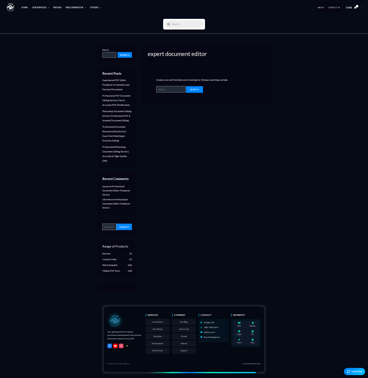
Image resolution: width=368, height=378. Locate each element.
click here (107, 199)
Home (24, 7)
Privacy (184, 336)
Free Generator (74, 7)
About (321, 7)
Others (94, 7)
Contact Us (334, 7)
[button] (47, 7)
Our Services (39, 7)
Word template (109, 265)
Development (157, 343)
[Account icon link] (361, 7)
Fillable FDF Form (111, 270)
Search (105, 49)
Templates (157, 336)
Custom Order (109, 259)
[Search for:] (171, 89)
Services (106, 253)
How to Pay (184, 329)
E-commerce (157, 322)
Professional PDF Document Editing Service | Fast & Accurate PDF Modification (116, 100)
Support (183, 350)
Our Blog (184, 322)
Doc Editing (157, 329)
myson (105, 186)
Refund (184, 343)
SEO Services (157, 350)
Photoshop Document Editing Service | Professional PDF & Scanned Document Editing (116, 116)
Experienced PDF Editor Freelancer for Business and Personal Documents (115, 85)
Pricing (57, 7)
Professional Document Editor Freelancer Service (116, 190)
